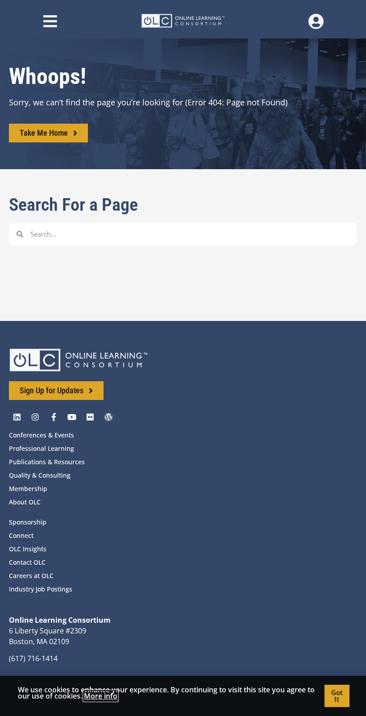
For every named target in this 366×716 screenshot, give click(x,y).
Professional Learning (41, 448)
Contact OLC (27, 562)
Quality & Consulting (40, 475)
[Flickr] (90, 417)
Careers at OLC (31, 575)
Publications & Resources (47, 462)
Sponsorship (27, 522)
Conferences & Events (41, 435)
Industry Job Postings (40, 589)
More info (100, 696)
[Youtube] (72, 417)
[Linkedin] (17, 417)
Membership (28, 488)
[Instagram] (35, 417)
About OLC (25, 502)
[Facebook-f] (54, 417)
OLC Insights (27, 549)
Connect (21, 535)
